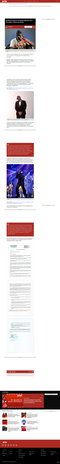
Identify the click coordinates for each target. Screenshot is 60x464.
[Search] (57, 1)
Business (11, 453)
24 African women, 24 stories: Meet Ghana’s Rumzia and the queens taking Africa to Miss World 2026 (32, 416)
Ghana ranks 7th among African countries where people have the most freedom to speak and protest (14, 430)
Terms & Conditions (21, 455)
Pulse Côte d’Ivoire (52, 454)
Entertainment (29, 1)
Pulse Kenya (43, 453)
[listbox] (30, 408)
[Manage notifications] (58, 462)
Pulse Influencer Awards (31, 454)
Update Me (9, 374)
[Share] (34, 27)
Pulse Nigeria (43, 451)
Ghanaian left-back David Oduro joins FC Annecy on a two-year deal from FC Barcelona (14, 422)
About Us (19, 451)
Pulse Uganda (43, 455)
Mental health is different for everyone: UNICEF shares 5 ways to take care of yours (32, 422)
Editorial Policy (31, 451)
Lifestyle (34, 1)
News (25, 1)
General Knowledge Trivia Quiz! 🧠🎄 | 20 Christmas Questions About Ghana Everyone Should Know (33, 401)
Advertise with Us (21, 453)
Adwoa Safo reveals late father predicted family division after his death (32, 429)
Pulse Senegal (53, 451)
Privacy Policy (20, 457)
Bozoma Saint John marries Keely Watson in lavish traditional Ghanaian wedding (14, 415)
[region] (30, 408)
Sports (38, 1)
